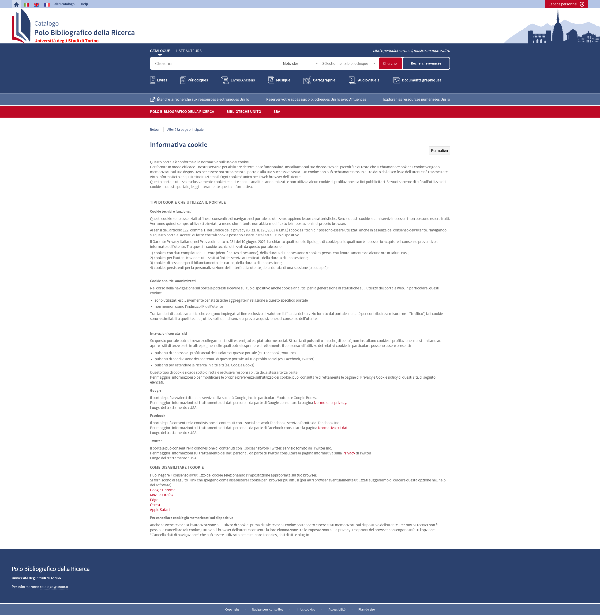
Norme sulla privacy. (330, 402)
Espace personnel (563, 4)
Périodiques (198, 80)
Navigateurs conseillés (267, 609)
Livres (162, 80)
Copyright (232, 609)
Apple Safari (160, 509)
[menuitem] (16, 4)
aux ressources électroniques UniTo (220, 99)
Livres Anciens (243, 80)
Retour (155, 129)
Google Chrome (162, 490)
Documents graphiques (421, 80)
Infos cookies (306, 609)
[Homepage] (16, 4)
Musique (283, 80)
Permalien (439, 150)
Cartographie (324, 80)
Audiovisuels (368, 80)
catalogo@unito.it (54, 586)
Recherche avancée (426, 63)
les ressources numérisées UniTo (424, 99)
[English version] (36, 4)
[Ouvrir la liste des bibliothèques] (374, 63)
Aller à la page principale (185, 129)
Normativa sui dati (333, 427)
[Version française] (46, 4)
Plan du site (366, 609)
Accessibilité (337, 609)
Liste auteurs (189, 50)
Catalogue (160, 51)
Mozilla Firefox (161, 494)
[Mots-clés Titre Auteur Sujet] (301, 63)
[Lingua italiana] (26, 4)
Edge (154, 499)
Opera (155, 504)
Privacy (349, 453)
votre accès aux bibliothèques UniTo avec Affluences (323, 99)
